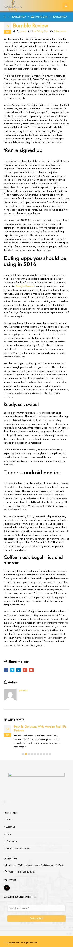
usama (23, 31)
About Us (10, 827)
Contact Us (11, 841)
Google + (25, 670)
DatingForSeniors (24, 286)
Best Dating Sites (40, 31)
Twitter (12, 670)
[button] (23, 754)
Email (31, 670)
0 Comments (60, 31)
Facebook (6, 670)
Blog (8, 834)
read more (19, 746)
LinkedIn (18, 670)
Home (9, 819)
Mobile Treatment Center (18, 848)
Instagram (7, 888)
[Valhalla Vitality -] (13, 5)
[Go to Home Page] (5, 17)
